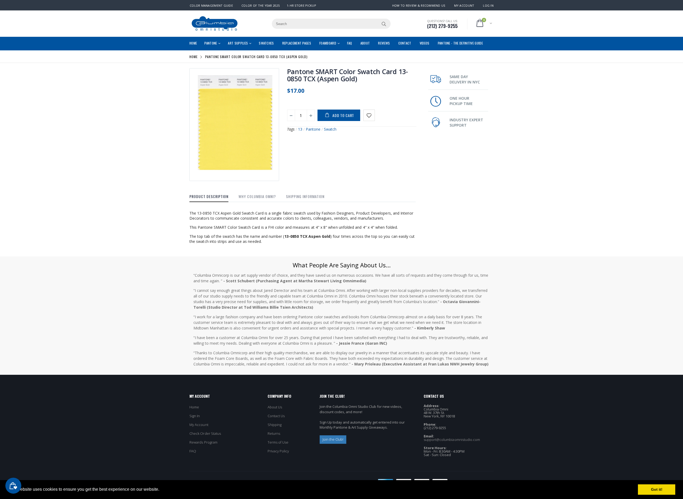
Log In (488, 5)
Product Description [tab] (208, 196)
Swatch (330, 129)
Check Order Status (205, 433)
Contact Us (276, 415)
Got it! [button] (656, 489)
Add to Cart (343, 115)
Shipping (275, 424)
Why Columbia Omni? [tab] (257, 196)
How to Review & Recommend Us (418, 5)
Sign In (194, 415)
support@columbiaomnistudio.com (452, 439)
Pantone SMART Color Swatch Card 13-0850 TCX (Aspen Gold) (347, 75)
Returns (274, 433)
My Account (464, 5)
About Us (275, 407)
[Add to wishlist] (369, 115)
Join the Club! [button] (333, 439)
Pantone (313, 129)
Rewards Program (203, 442)
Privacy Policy (278, 451)
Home (193, 56)
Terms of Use (278, 442)
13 (300, 129)
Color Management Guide (211, 5)
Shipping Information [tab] (305, 196)
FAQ (192, 451)
